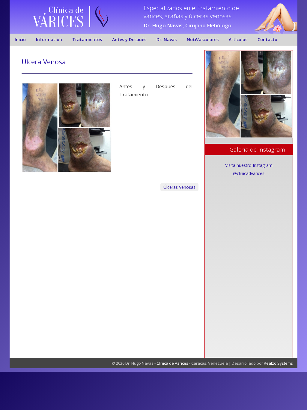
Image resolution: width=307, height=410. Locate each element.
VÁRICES (58, 22)
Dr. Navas (166, 39)
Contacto (267, 39)
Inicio (20, 39)
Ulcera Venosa (44, 61)
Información (49, 39)
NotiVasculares (203, 39)
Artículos (238, 39)
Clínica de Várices (172, 363)
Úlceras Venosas (179, 187)
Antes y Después (129, 39)
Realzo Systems (278, 363)
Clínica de (66, 10)
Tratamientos (87, 39)
